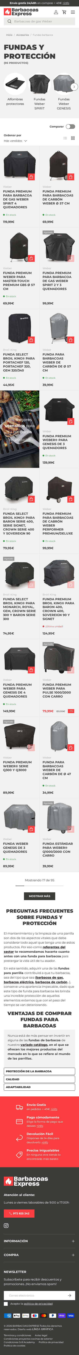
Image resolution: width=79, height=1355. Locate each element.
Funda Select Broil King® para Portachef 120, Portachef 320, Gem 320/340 (19, 362)
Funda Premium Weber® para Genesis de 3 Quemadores (57, 442)
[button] (64, 12)
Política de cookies (14, 1345)
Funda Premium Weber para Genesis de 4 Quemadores (17, 690)
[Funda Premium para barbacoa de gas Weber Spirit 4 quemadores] (19, 165)
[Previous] (5, 87)
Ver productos (19, 439)
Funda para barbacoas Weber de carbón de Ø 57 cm (57, 362)
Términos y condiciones (17, 1335)
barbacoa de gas (49, 977)
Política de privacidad (51, 1342)
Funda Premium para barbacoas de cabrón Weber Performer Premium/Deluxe (58, 523)
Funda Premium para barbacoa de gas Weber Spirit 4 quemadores (17, 199)
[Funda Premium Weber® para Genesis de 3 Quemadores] (59, 410)
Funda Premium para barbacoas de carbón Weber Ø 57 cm (58, 197)
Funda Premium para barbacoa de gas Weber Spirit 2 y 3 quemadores (57, 281)
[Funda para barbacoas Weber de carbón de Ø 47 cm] (59, 736)
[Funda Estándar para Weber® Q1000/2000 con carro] (59, 817)
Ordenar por (12, 135)
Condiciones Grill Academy (19, 1342)
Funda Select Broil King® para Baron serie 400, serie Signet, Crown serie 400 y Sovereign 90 (19, 523)
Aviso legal (41, 1335)
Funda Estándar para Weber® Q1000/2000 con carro (58, 849)
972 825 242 (21, 1213)
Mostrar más (39, 896)
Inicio (9, 35)
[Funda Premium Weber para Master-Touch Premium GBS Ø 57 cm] (19, 246)
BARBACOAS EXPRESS (25, 1325)
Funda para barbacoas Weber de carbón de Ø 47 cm (57, 770)
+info (66, 3)
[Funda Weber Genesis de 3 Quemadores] (19, 817)
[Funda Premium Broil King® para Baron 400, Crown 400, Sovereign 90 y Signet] (59, 573)
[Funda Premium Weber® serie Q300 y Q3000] (19, 736)
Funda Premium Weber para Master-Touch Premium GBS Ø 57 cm (19, 281)
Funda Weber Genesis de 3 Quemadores (15, 848)
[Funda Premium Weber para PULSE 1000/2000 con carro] (59, 658)
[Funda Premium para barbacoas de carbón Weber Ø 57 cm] (59, 165)
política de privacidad (38, 1303)
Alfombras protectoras (15, 101)
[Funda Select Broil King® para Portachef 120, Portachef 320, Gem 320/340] (19, 328)
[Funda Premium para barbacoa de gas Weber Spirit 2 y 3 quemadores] (59, 246)
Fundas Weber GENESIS (64, 103)
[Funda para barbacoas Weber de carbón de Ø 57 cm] (59, 328)
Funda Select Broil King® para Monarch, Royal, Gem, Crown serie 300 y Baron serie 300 (19, 609)
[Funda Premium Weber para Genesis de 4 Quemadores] (19, 658)
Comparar (57, 126)
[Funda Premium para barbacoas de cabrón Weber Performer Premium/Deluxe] (59, 487)
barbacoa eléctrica (19, 982)
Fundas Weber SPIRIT (39, 103)
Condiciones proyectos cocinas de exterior (28, 1338)
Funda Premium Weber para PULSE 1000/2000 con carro (57, 690)
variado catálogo (34, 1045)
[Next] (74, 87)
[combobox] (39, 21)
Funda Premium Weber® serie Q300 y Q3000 (17, 766)
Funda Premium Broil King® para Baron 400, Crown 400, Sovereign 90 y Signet (58, 609)
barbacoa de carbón (51, 982)
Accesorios (22, 35)
